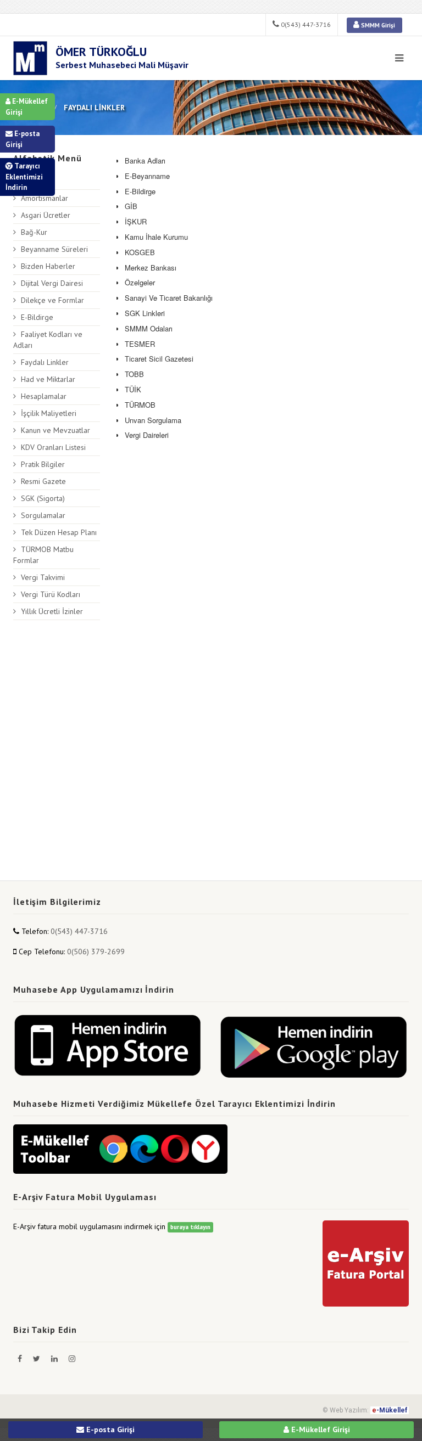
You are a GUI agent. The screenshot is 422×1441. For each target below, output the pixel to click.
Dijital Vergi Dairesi (52, 283)
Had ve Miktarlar (48, 379)
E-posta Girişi (22, 139)
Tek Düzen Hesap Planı (59, 532)
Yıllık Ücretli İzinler (52, 611)
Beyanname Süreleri (54, 249)
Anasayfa (36, 181)
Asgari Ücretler (45, 215)
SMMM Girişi (377, 25)
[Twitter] (37, 1359)
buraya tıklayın (190, 1227)
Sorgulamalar (43, 515)
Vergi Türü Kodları (50, 594)
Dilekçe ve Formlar (52, 300)
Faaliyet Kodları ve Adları (47, 339)
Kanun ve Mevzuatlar (55, 430)
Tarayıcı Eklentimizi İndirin (24, 176)
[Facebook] (21, 1359)
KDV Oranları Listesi (53, 447)
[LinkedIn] (55, 1359)
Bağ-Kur (34, 232)
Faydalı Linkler (45, 362)
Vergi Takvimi (43, 577)
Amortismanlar (44, 198)
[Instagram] (72, 1359)
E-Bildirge (37, 317)
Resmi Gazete (43, 481)
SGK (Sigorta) (43, 498)
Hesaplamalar (43, 396)
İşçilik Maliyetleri (48, 413)
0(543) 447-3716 (305, 24)
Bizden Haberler (48, 266)
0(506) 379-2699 (96, 951)
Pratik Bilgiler (43, 464)
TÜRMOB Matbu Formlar (43, 554)
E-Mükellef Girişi (26, 107)
